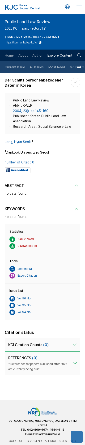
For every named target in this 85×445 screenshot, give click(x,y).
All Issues (37, 67)
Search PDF (25, 269)
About (23, 55)
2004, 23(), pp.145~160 (30, 111)
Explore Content (59, 55)
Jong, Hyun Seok (18, 142)
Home (9, 55)
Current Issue (15, 67)
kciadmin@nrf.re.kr (47, 434)
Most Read (56, 67)
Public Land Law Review (28, 21)
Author (37, 55)
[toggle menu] (79, 7)
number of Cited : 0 (19, 162)
